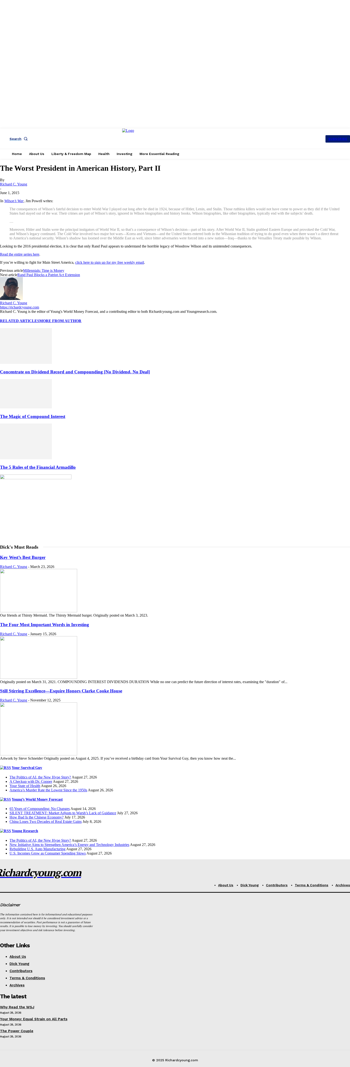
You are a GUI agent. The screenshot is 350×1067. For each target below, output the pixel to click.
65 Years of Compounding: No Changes (40, 809)
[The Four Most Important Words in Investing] (38, 677)
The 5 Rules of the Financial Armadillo (38, 467)
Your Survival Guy (27, 768)
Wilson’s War (14, 201)
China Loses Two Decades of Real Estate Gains (46, 822)
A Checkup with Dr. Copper (31, 781)
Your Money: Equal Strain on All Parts (33, 1019)
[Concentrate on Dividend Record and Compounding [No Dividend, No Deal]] (26, 363)
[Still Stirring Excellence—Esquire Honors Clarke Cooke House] (38, 754)
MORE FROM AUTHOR (60, 321)
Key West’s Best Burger (22, 557)
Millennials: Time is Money (43, 270)
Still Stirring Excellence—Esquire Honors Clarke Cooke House (61, 690)
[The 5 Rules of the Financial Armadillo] (26, 458)
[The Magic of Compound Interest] (26, 407)
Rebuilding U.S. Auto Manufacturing (37, 849)
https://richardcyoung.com (19, 307)
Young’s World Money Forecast (37, 799)
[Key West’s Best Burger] (38, 611)
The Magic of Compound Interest (32, 416)
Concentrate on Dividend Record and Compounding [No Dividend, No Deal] (75, 371)
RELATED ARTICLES (19, 321)
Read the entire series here (19, 254)
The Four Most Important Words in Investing (44, 624)
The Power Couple (16, 1031)
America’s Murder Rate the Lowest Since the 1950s (48, 790)
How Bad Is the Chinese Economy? (37, 817)
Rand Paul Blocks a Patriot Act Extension (48, 275)
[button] (20, 139)
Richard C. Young (13, 184)
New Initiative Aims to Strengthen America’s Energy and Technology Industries (69, 845)
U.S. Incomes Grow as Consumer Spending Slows (48, 853)
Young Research (25, 831)
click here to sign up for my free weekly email (109, 262)
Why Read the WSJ (17, 1007)
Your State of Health (25, 786)
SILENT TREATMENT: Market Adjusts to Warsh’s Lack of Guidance (63, 813)
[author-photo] (11, 299)
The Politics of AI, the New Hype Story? (40, 777)
